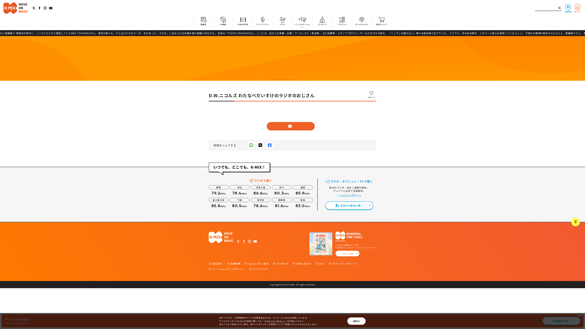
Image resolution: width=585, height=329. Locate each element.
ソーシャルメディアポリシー (228, 269)
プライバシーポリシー (344, 263)
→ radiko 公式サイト (349, 195)
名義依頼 (235, 263)
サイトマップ (260, 269)
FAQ (321, 263)
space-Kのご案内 (258, 263)
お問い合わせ (303, 263)
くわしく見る (347, 253)
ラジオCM (282, 263)
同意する (356, 321)
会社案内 (217, 263)
